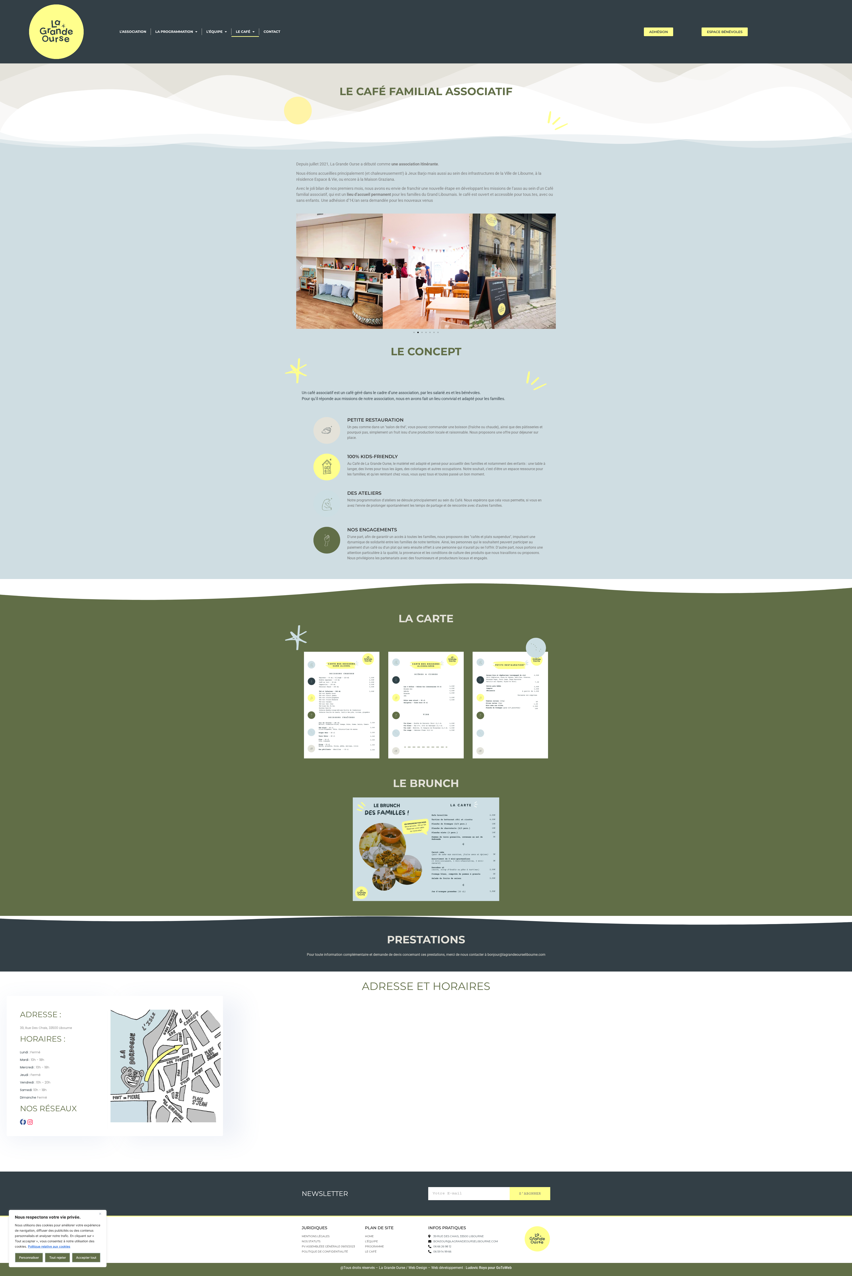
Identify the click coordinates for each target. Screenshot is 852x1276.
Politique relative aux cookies (49, 1246)
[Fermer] (102, 1213)
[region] (57, 1238)
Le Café (243, 31)
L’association (133, 31)
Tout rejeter (57, 1257)
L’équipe (214, 31)
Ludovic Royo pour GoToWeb (489, 1268)
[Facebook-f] (23, 1122)
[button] (301, 268)
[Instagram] (30, 1122)
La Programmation (174, 31)
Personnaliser (29, 1257)
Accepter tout (86, 1257)
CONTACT (272, 31)
